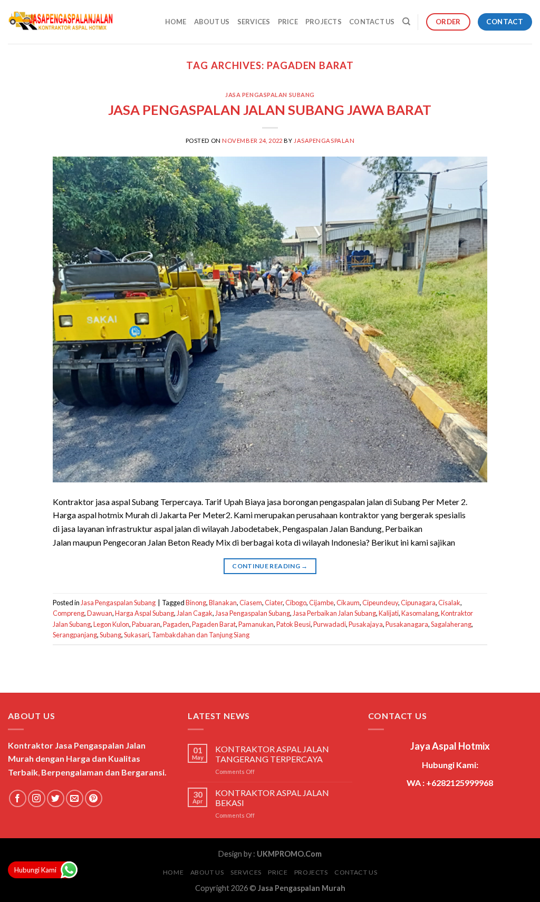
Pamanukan (256, 624)
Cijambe (321, 602)
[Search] (406, 22)
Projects (323, 21)
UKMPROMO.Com (289, 853)
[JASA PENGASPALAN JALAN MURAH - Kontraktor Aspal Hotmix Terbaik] (60, 22)
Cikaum (348, 602)
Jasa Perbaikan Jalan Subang (334, 613)
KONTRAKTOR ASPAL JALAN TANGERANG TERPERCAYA (272, 754)
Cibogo (295, 602)
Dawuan (99, 613)
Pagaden (176, 624)
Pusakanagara (406, 624)
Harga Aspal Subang (144, 613)
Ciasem (250, 602)
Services (254, 21)
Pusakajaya (366, 624)
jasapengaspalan (324, 140)
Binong (196, 602)
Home (176, 21)
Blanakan (223, 602)
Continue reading (270, 566)
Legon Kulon (111, 624)
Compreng (68, 613)
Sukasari (136, 635)
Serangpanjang (75, 635)
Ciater (274, 602)
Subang (110, 635)
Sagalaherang (451, 624)
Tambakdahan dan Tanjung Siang (200, 635)
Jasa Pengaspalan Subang (270, 94)
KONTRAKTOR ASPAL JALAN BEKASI (272, 798)
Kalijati (389, 613)
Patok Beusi (293, 624)
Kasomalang (419, 613)
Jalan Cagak (195, 613)
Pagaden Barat (214, 624)
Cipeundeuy (380, 602)
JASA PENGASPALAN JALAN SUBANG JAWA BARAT (269, 110)
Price (288, 21)
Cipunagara (418, 602)
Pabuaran (146, 624)
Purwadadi (329, 624)
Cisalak (449, 602)
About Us (212, 21)
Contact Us (372, 21)
